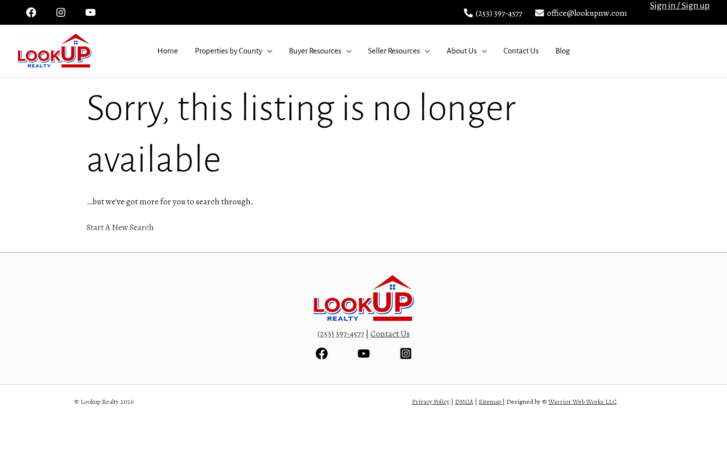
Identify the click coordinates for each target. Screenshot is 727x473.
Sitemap (490, 401)
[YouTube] (363, 353)
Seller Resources (394, 51)
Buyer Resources (315, 51)
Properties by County (228, 51)
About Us (462, 51)
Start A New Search (120, 227)
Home (167, 51)
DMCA (464, 401)
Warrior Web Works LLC (582, 401)
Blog (562, 51)
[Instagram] (405, 353)
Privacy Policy (431, 401)
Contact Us (521, 51)
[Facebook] (321, 353)
